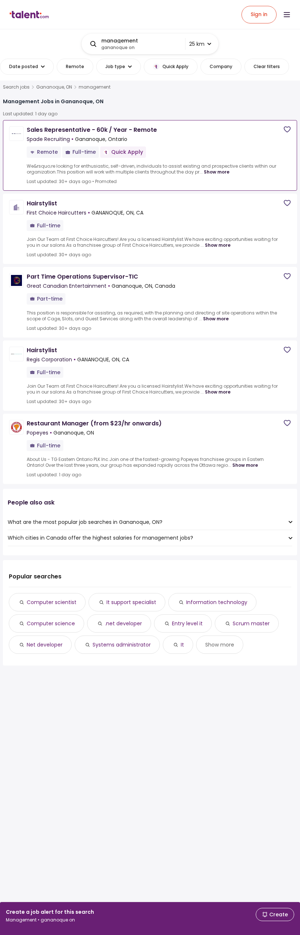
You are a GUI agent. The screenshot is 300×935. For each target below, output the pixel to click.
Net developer (45, 644)
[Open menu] (286, 14)
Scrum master (251, 623)
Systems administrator (122, 644)
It (182, 644)
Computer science (51, 623)
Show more (216, 172)
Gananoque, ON (54, 87)
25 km (197, 44)
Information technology (216, 602)
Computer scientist (51, 602)
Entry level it (187, 623)
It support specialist (131, 602)
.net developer (123, 623)
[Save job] (287, 129)
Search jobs (16, 87)
